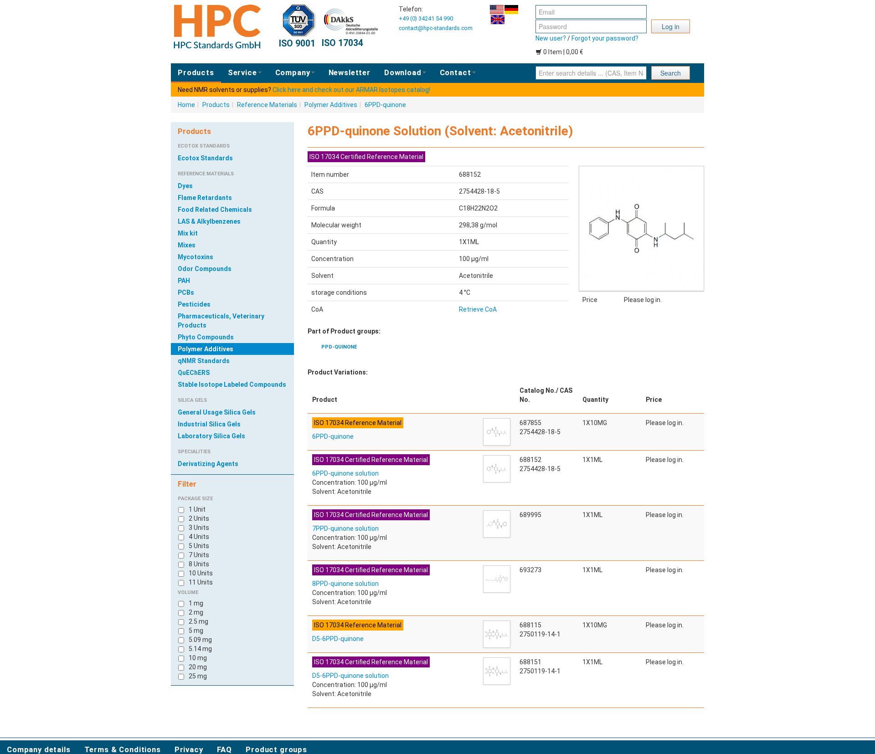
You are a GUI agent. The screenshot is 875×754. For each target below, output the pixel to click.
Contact (455, 72)
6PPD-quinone (385, 104)
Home (186, 104)
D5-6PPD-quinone (338, 638)
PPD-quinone (339, 347)
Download (403, 72)
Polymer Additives (330, 104)
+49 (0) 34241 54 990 (426, 18)
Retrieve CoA (478, 309)
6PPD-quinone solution (345, 473)
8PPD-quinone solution (345, 583)
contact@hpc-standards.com (436, 28)
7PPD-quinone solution (345, 528)
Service (242, 72)
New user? (550, 38)
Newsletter (350, 72)
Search (670, 72)
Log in (670, 26)
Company (292, 72)
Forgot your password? (604, 38)
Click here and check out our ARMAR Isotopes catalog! (351, 89)
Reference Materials (267, 104)
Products (196, 72)
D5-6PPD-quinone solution (350, 675)
